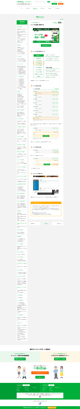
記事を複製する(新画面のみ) (21, 101)
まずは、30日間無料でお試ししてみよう (40, 372)
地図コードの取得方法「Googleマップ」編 (21, 217)
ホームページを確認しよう (20, 48)
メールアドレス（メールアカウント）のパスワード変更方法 (21, 333)
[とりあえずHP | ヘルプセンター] (21, 2)
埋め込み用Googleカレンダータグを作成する (22, 247)
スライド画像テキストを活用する (21, 73)
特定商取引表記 (47, 393)
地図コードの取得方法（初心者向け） (21, 215)
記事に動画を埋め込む (20, 241)
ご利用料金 (44, 389)
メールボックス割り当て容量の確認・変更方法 (21, 339)
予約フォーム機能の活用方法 (21, 203)
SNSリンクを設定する (20, 259)
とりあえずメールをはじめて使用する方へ (22, 326)
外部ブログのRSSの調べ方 (20, 233)
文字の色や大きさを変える (20, 129)
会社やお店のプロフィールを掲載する (22, 139)
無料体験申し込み (57, 387)
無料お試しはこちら (52, 407)
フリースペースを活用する (20, 162)
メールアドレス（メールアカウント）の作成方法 (21, 328)
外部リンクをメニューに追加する (21, 87)
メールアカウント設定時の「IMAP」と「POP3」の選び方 (21, 330)
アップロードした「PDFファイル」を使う (21, 173)
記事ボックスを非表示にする (21, 100)
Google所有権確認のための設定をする (21, 291)
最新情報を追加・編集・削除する (21, 66)
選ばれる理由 (51, 387)
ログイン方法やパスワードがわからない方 (55, 393)
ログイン (61, 1)
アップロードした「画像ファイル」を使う (21, 171)
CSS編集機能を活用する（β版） (21, 181)
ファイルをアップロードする (21, 169)
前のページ (33, 223)
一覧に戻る (61, 19)
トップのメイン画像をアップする (21, 67)
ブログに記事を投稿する (20, 189)
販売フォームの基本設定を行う (21, 197)
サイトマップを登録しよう (20, 292)
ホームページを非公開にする (21, 52)
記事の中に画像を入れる (20, 112)
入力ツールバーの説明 (20, 97)
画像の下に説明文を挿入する (21, 113)
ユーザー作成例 (27, 390)
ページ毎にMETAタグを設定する (21, 273)
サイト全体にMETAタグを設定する (22, 272)
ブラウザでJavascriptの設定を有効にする (21, 318)
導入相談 (54, 3)
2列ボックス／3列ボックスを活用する (21, 104)
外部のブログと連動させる (20, 232)
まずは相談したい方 (40, 377)
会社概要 (34, 393)
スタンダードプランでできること (21, 38)
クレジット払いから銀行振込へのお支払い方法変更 (22, 305)
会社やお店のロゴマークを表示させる (21, 121)
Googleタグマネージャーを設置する (22, 267)
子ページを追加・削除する (20, 82)
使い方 (43, 390)
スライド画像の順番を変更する (21, 72)
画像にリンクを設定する (20, 107)
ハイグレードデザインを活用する (21, 61)
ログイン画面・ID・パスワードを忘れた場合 (21, 312)
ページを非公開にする (20, 85)
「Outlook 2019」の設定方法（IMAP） (21, 337)
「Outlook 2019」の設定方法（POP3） (21, 335)
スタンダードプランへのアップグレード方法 (21, 37)
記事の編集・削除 (19, 95)
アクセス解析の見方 (20, 297)
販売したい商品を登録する (20, 198)
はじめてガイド (28, 8)
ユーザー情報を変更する (20, 302)
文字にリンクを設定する (20, 130)
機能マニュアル (35, 8)
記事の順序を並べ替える (20, 96)
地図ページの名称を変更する (21, 220)
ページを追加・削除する (20, 80)
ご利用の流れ (51, 390)
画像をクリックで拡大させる (21, 114)
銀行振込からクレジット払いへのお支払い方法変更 (22, 307)
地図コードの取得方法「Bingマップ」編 (21, 219)
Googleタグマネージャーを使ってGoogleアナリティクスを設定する (21, 281)
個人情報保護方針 (42, 393)
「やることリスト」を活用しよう (21, 53)
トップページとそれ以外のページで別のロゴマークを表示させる (21, 124)
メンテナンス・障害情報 (25, 393)
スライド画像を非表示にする (21, 70)
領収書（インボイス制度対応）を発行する (21, 310)
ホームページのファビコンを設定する (22, 180)
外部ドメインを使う (19, 42)
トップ (21, 8)
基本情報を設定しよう (20, 51)
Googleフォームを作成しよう (21, 254)
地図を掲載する (19, 213)
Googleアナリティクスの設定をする (21, 279)
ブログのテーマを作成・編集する (21, 190)
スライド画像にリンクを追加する (21, 71)
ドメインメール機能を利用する (21, 39)
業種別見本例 (18, 390)
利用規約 (37, 393)
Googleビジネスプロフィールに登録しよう (21, 227)
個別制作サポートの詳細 (60, 359)
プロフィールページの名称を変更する (21, 141)
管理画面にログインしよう (20, 47)
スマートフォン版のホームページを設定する (21, 156)
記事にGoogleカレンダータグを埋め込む (22, 249)
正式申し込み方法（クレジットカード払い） (21, 33)
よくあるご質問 (57, 8)
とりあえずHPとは (44, 387)
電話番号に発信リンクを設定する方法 (21, 133)
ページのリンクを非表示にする (21, 86)
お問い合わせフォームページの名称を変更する (21, 148)
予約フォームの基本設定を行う (21, 204)
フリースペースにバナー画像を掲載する (22, 164)
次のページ (59, 223)
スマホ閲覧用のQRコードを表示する (21, 154)
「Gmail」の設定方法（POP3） (21, 331)
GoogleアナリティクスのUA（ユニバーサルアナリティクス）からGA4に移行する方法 (21, 284)
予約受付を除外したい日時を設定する (21, 207)
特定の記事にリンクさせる (20, 131)
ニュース (20, 393)
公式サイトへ (56, 1)
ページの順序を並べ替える (21, 81)
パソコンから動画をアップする (21, 238)
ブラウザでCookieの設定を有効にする (21, 320)
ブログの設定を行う (20, 188)
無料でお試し (61, 3)
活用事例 (49, 8)
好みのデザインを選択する (20, 58)
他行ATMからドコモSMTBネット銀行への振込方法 (22, 35)
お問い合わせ (30, 393)
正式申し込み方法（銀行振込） (21, 31)
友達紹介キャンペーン (20, 41)
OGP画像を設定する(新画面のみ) (21, 260)
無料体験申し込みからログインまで (21, 29)
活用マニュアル (43, 8)
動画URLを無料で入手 (20, 359)
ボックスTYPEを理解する (20, 102)
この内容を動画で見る (45, 45)
